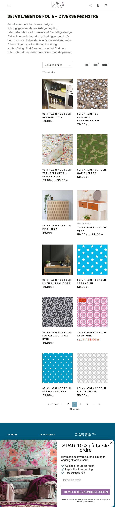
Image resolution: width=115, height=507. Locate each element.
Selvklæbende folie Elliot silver (92, 390)
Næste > (75, 409)
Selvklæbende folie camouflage (92, 171)
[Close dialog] (112, 443)
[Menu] (9, 5)
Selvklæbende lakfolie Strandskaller (88, 117)
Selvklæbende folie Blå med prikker (57, 390)
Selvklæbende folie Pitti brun (57, 227)
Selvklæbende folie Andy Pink (92, 334)
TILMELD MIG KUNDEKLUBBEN (86, 492)
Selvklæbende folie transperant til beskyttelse (57, 173)
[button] (90, 5)
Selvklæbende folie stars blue (92, 281)
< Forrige (53, 404)
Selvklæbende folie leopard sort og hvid (57, 336)
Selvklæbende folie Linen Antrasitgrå (57, 281)
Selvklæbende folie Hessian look (57, 115)
